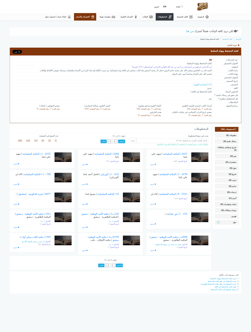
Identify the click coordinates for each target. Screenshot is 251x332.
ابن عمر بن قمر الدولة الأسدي (33, 241)
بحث (178, 6)
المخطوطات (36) (228, 129)
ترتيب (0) (232, 180)
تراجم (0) (232, 186)
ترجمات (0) (231, 192)
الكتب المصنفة (227, 39)
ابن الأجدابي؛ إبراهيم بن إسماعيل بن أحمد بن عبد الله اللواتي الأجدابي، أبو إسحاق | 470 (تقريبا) (172, 67)
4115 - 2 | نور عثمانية (175, 213)
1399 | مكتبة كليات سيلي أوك (35, 237)
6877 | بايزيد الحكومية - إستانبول (33, 194)
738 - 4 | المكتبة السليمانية (33, 174)
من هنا (190, 31)
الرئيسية (238, 39)
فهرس (233, 216)
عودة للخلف (232, 45)
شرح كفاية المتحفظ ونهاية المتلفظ (223, 278)
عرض (152, 164)
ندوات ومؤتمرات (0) (228, 204)
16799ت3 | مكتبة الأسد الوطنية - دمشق (103, 238)
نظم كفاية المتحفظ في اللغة (225, 287)
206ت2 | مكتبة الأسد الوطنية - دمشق (100, 215)
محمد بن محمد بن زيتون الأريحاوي (168, 244)
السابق (121, 141)
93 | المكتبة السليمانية (102, 194)
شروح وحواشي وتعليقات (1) (226, 148)
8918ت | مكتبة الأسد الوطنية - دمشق (168, 238)
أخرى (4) (232, 198)
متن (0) (233, 156)
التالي (103, 141)
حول (234, 222)
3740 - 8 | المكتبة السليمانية (169, 194)
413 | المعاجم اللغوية (203, 84)
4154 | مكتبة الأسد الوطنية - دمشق (33, 215)
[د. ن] (111, 221)
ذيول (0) (233, 168)
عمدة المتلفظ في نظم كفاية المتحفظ (222, 281)
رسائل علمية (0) (229, 141)
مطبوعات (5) (231, 135)
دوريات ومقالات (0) (228, 210)
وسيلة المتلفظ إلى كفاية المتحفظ (223, 289)
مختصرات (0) (231, 162)
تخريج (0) (232, 174)
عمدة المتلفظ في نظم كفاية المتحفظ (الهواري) (218, 284)
